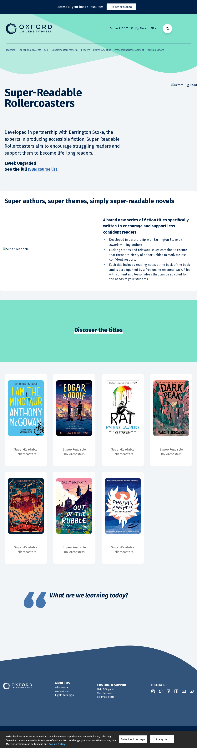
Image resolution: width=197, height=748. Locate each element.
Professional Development (129, 49)
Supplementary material (65, 49)
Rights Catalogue (64, 695)
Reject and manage (133, 739)
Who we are (61, 687)
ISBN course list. (43, 169)
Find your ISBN (105, 696)
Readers (85, 49)
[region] (98, 739)
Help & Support (105, 689)
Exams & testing (102, 49)
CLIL (46, 49)
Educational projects (30, 49)
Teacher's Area (121, 7)
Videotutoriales (105, 693)
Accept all (162, 739)
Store (143, 28)
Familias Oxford (155, 49)
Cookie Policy (56, 744)
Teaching (11, 49)
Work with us (62, 691)
